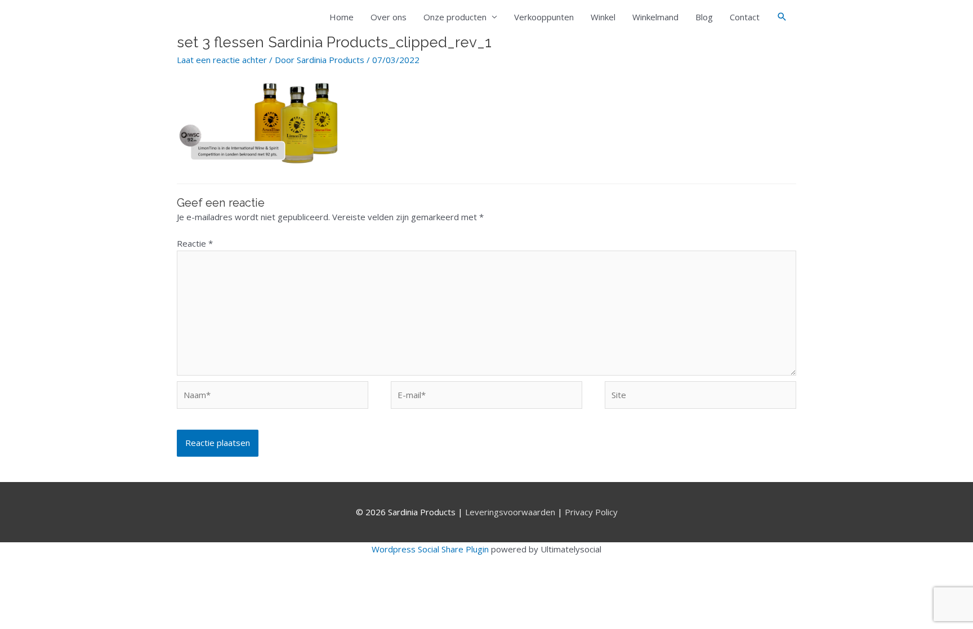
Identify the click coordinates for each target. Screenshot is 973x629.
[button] (782, 17)
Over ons (389, 17)
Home (341, 17)
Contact (745, 17)
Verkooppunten (544, 17)
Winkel (603, 17)
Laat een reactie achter (222, 59)
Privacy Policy (591, 512)
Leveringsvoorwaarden (510, 512)
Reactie (195, 243)
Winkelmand (655, 17)
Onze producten (454, 17)
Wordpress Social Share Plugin (431, 549)
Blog (704, 17)
